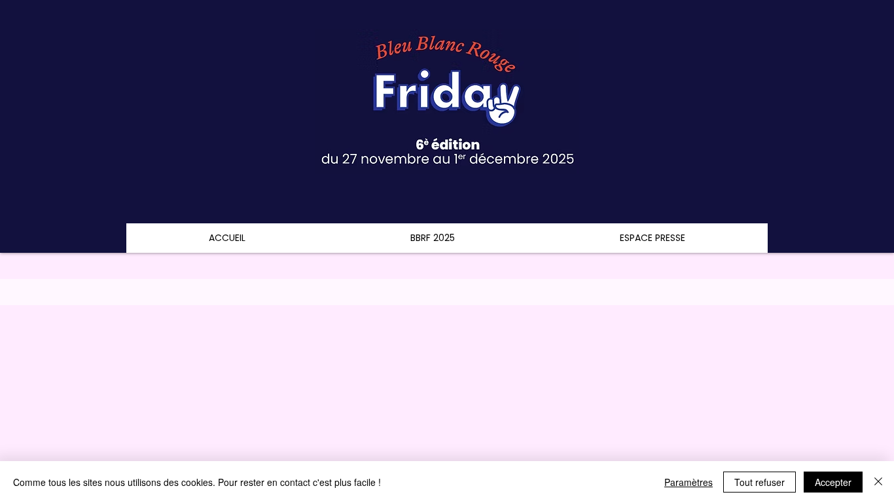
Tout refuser (759, 482)
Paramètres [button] (688, 482)
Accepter (833, 482)
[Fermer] (878, 482)
